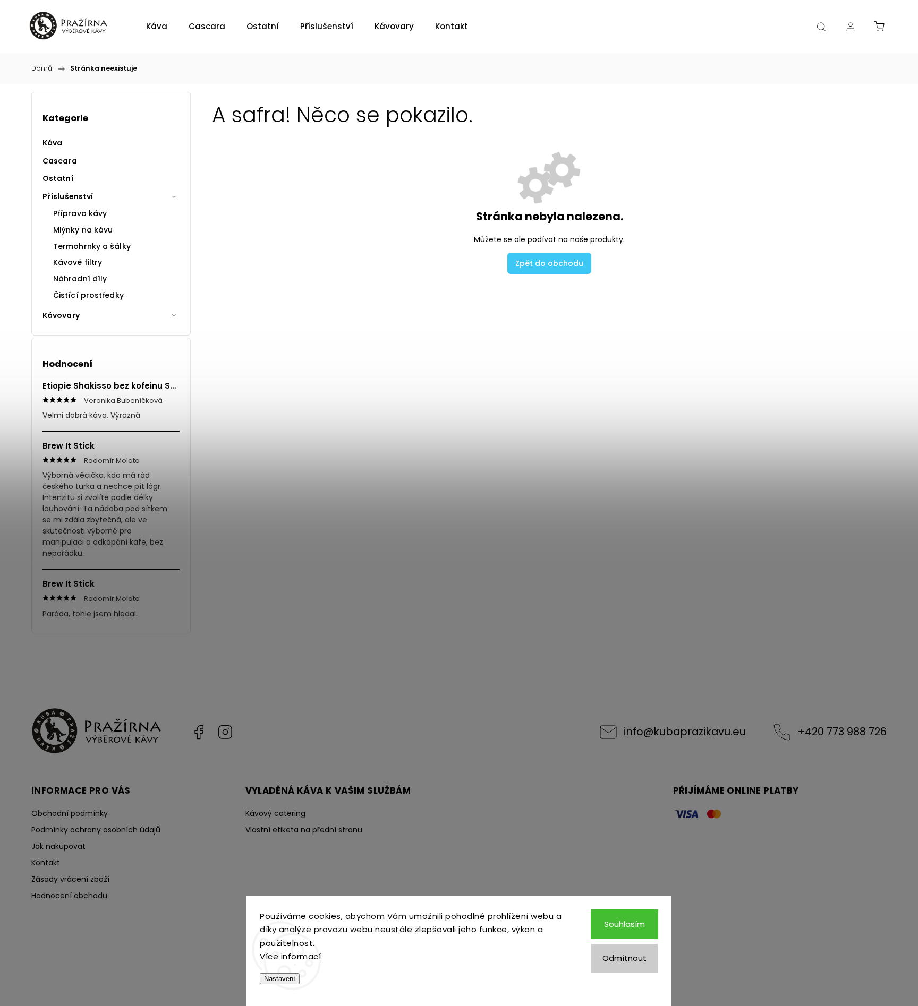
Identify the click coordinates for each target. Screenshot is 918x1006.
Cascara (59, 161)
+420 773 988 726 (842, 731)
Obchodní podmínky (69, 813)
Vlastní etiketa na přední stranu (303, 829)
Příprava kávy (80, 213)
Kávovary (61, 315)
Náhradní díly (80, 278)
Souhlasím (624, 924)
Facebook (199, 732)
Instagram (225, 732)
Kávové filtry (77, 262)
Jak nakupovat (58, 846)
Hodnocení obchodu (69, 895)
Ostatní (57, 178)
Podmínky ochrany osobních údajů (95, 829)
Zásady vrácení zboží (70, 879)
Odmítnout (624, 958)
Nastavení (279, 979)
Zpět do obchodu (549, 263)
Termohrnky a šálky (92, 246)
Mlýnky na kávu (83, 230)
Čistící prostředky (88, 295)
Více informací (290, 956)
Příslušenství (67, 196)
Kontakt (45, 862)
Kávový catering (275, 813)
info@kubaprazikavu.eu (685, 731)
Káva (52, 142)
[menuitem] (156, 26)
